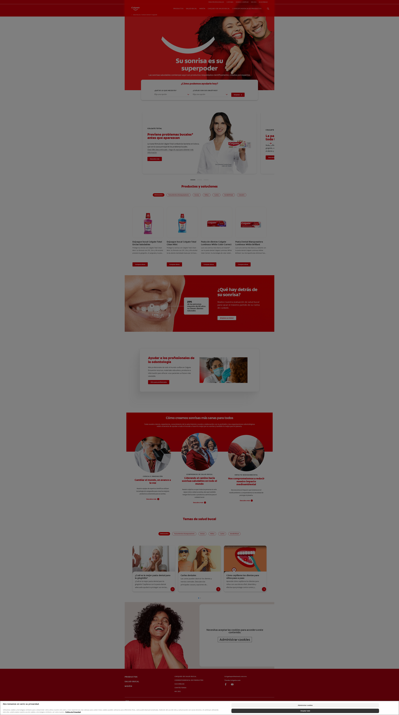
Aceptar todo (305, 711)
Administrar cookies (305, 705)
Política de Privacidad (73, 712)
